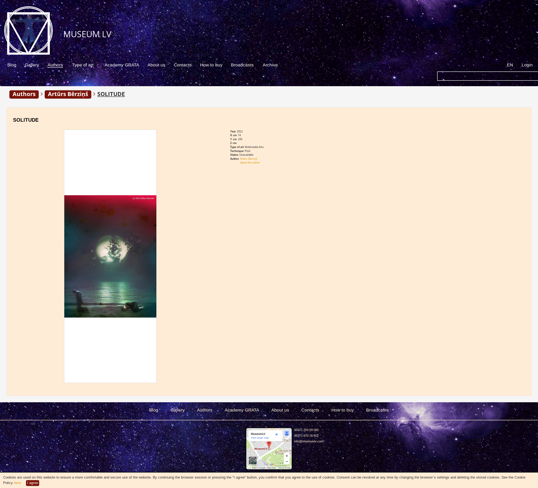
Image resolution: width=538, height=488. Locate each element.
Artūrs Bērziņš (248, 158)
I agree (32, 483)
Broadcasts (242, 64)
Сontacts (183, 64)
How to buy (211, 64)
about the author (250, 162)
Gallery (32, 64)
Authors (55, 64)
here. (18, 483)
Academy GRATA (122, 64)
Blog (11, 64)
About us (156, 64)
